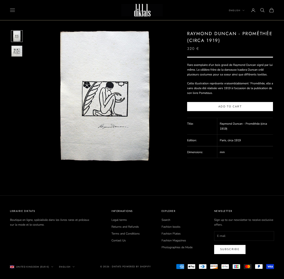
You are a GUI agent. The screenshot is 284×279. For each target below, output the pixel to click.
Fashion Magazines (174, 240)
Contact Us (118, 240)
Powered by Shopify (136, 266)
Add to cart (230, 106)
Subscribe (230, 249)
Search (166, 220)
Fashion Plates (171, 234)
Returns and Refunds (125, 227)
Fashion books (171, 227)
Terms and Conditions (125, 234)
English (234, 10)
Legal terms (119, 220)
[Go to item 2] (17, 51)
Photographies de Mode (177, 247)
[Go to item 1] (17, 36)
